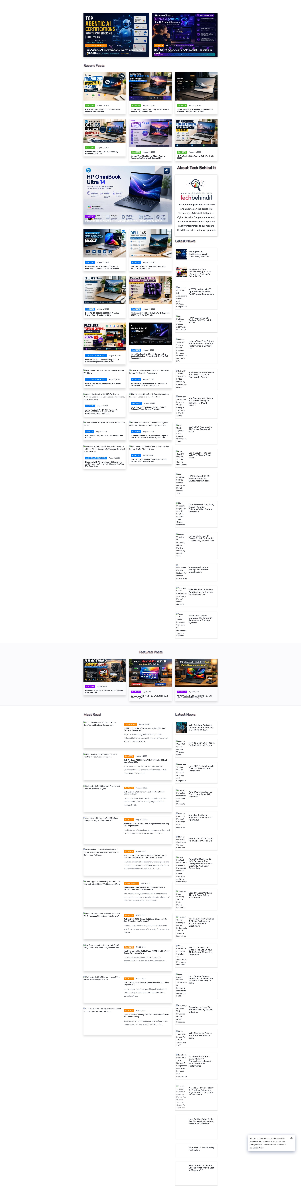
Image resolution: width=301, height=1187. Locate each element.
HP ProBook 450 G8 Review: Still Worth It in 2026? (195, 157)
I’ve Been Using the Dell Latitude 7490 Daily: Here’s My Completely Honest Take (146, 952)
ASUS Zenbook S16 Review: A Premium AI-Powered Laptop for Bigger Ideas (195, 110)
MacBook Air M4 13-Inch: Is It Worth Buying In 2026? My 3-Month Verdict (150, 314)
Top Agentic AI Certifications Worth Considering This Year (114, 51)
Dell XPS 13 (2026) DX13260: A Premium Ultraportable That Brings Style (102, 314)
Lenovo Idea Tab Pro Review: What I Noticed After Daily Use (149, 697)
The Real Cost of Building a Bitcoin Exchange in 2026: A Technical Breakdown (201, 922)
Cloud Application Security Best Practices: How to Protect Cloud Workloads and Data (144, 888)
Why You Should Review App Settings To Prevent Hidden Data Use (201, 592)
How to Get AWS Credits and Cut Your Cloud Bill (201, 839)
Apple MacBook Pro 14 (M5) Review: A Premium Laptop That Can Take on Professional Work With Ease (101, 412)
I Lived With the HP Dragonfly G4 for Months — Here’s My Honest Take (150, 110)
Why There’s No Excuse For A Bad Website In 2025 (200, 1035)
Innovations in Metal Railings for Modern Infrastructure (198, 569)
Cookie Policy (258, 1148)
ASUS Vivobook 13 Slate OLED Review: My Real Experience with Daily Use (195, 697)
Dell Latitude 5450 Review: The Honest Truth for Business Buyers (144, 793)
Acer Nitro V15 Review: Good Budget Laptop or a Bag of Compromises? (146, 825)
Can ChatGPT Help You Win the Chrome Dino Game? (104, 436)
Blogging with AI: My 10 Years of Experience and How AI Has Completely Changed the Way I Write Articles (104, 464)
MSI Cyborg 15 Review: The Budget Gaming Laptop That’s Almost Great (149, 460)
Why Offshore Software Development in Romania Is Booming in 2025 (201, 727)
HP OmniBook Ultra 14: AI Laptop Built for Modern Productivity (123, 220)
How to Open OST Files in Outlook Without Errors (202, 744)
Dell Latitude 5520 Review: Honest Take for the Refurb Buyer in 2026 (146, 984)
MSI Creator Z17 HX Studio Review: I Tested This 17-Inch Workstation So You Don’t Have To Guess (146, 856)
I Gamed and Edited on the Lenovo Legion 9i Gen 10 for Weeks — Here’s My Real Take (149, 436)
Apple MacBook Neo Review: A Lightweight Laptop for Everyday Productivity (149, 384)
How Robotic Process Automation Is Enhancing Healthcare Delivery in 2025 (201, 979)
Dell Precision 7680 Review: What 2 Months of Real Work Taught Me (145, 761)
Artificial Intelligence (96, 45)
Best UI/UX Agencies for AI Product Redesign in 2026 (183, 51)
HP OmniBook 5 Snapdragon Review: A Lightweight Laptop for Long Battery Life (102, 267)
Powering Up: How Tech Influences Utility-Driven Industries (200, 1009)
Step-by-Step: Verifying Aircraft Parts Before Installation (200, 895)
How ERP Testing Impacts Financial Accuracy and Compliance (201, 768)
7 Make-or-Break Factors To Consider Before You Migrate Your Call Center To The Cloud (201, 1091)
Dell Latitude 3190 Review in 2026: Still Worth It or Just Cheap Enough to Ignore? (145, 920)
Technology (130, 724)
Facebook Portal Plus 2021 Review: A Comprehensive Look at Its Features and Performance (200, 1061)
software (136, 403)
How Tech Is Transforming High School (201, 1148)
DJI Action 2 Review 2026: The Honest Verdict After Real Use (104, 691)
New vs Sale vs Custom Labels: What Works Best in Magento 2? (201, 1168)
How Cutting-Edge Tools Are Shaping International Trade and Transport (201, 1121)
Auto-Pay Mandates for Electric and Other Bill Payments (200, 794)
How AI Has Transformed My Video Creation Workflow (103, 384)
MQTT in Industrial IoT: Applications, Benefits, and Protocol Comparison (201, 291)
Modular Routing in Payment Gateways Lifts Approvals (201, 817)
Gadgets (159, 45)
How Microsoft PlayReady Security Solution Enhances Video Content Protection (149, 408)
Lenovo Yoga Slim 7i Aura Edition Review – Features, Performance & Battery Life (148, 157)
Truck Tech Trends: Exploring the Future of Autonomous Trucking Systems (200, 619)
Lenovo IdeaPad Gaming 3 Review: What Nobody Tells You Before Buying (146, 1015)
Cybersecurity (131, 883)
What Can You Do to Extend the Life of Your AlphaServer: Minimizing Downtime (200, 951)
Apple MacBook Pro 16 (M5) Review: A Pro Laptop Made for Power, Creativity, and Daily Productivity (150, 356)
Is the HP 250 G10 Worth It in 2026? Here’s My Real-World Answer (103, 110)
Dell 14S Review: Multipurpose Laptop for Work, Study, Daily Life (148, 267)
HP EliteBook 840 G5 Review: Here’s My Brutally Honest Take (101, 153)
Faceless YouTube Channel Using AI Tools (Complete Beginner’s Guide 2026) (102, 361)
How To (89, 432)
